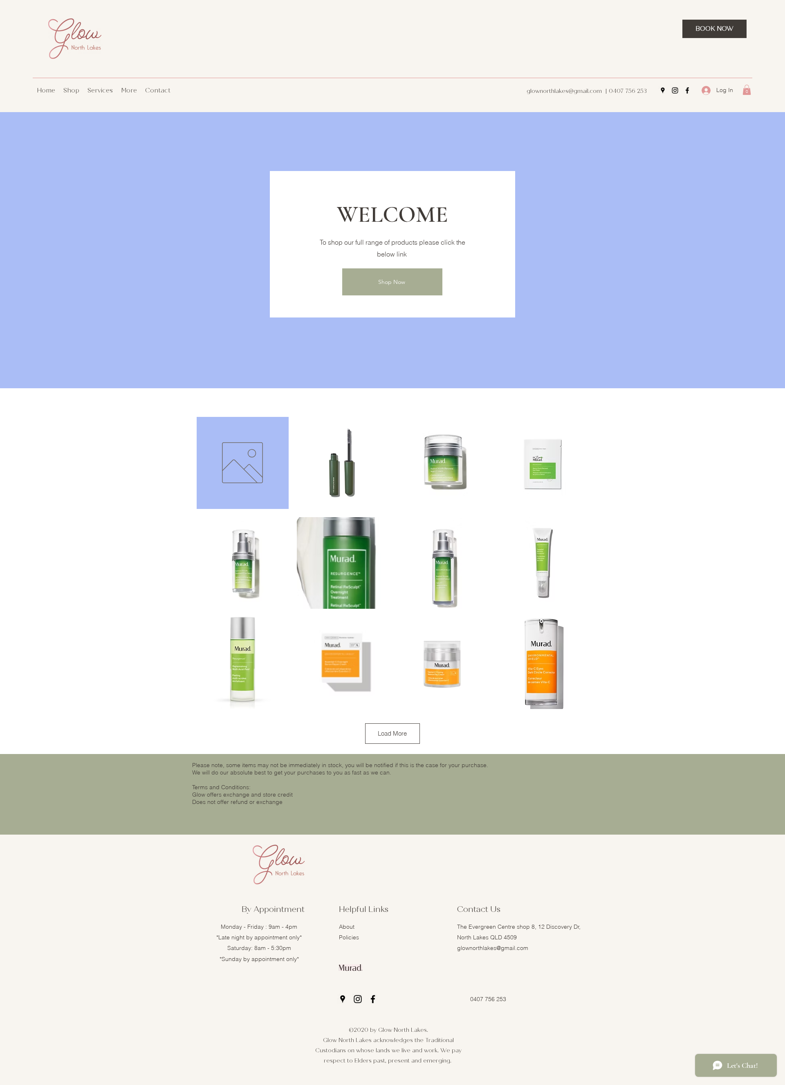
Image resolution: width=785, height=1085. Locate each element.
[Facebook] (687, 90)
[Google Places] (663, 90)
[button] (746, 90)
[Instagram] (675, 90)
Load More (392, 733)
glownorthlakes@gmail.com (564, 91)
